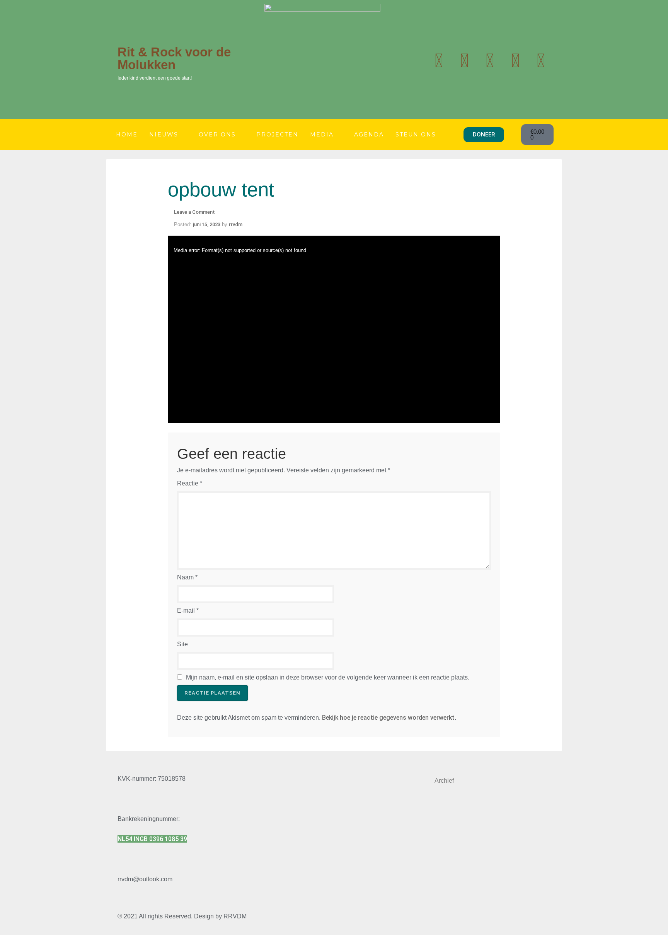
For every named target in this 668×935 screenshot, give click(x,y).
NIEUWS (163, 134)
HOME (127, 134)
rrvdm (235, 224)
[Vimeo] (540, 60)
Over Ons (217, 134)
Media (322, 134)
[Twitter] (438, 60)
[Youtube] (464, 60)
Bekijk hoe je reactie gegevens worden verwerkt (388, 717)
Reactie (189, 483)
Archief (444, 780)
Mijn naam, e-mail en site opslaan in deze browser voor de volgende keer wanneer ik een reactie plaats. (327, 677)
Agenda (369, 134)
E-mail (188, 610)
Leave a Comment (194, 212)
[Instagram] (489, 60)
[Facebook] (515, 60)
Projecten (277, 134)
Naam (187, 577)
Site (182, 644)
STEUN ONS (415, 134)
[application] (334, 329)
